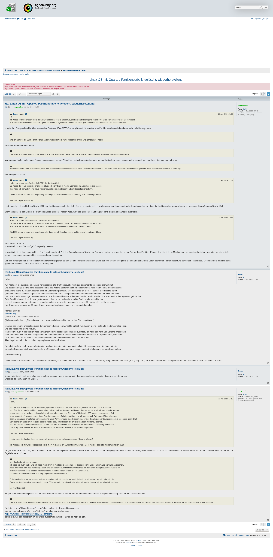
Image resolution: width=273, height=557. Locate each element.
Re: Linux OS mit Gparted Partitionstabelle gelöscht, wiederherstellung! (50, 103)
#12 (6, 275)
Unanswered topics (10, 74)
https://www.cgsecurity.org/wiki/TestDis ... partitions (28, 514)
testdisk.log (10, 313)
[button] (261, 94)
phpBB (128, 542)
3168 (245, 109)
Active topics (24, 74)
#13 (6, 372)
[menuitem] (20, 19)
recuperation (243, 105)
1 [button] (264, 93)
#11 (6, 107)
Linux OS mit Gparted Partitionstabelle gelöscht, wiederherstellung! (136, 79)
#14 (6, 392)
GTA (139, 540)
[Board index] (19, 8)
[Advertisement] (136, 44)
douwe (15, 114)
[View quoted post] (26, 114)
